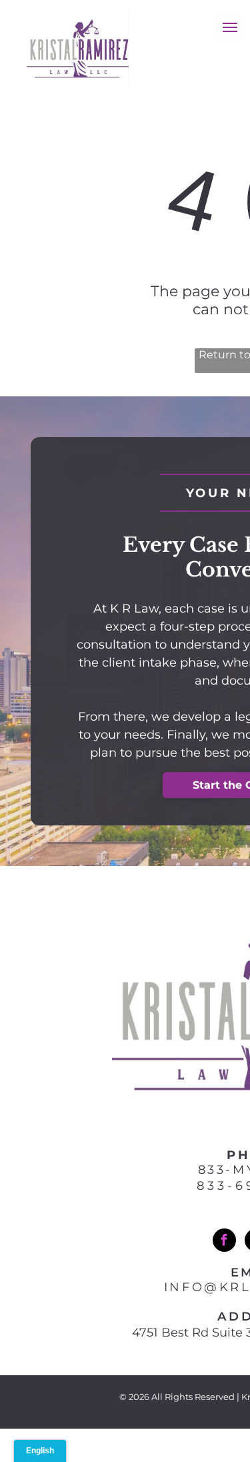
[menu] (230, 27)
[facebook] (224, 1241)
